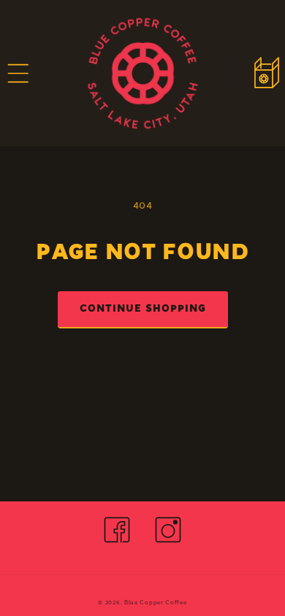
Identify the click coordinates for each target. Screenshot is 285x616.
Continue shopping (143, 309)
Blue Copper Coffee (155, 603)
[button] (18, 73)
